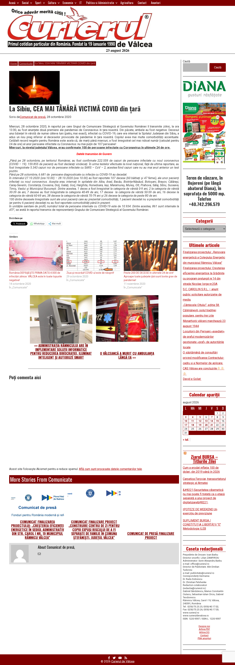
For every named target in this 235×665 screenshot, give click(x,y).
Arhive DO (204, 632)
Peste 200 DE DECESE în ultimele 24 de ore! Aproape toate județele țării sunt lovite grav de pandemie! (150, 276)
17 (186, 425)
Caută (186, 61)
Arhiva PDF (204, 629)
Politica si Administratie (100, 3)
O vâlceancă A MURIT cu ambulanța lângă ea (127, 355)
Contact (142, 3)
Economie (68, 3)
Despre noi (204, 626)
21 (211, 425)
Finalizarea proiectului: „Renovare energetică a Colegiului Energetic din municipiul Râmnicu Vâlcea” (204, 257)
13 (206, 421)
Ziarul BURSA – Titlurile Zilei (204, 458)
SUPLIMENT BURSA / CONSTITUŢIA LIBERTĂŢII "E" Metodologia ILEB (202, 525)
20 (206, 425)
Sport (38, 3)
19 (200, 425)
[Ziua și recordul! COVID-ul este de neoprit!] (93, 255)
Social (25, 3)
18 (192, 425)
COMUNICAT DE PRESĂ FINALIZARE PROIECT (150, 535)
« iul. (186, 439)
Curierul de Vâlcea (122, 661)
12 (200, 421)
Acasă (12, 3)
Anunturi (155, 3)
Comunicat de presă (33, 117)
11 (192, 421)
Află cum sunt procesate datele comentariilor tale (110, 469)
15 (217, 421)
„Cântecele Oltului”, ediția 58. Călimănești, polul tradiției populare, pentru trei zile (201, 310)
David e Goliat (192, 379)
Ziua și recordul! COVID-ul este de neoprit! (90, 272)
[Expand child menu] (18, 3)
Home (13, 63)
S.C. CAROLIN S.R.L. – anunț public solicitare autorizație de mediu (202, 294)
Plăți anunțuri (204, 638)
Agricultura (126, 3)
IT (80, 3)
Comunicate (26, 63)
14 (211, 421)
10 (186, 421)
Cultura (52, 3)
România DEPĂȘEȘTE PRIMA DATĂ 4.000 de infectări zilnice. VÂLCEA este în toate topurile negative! (35, 276)
